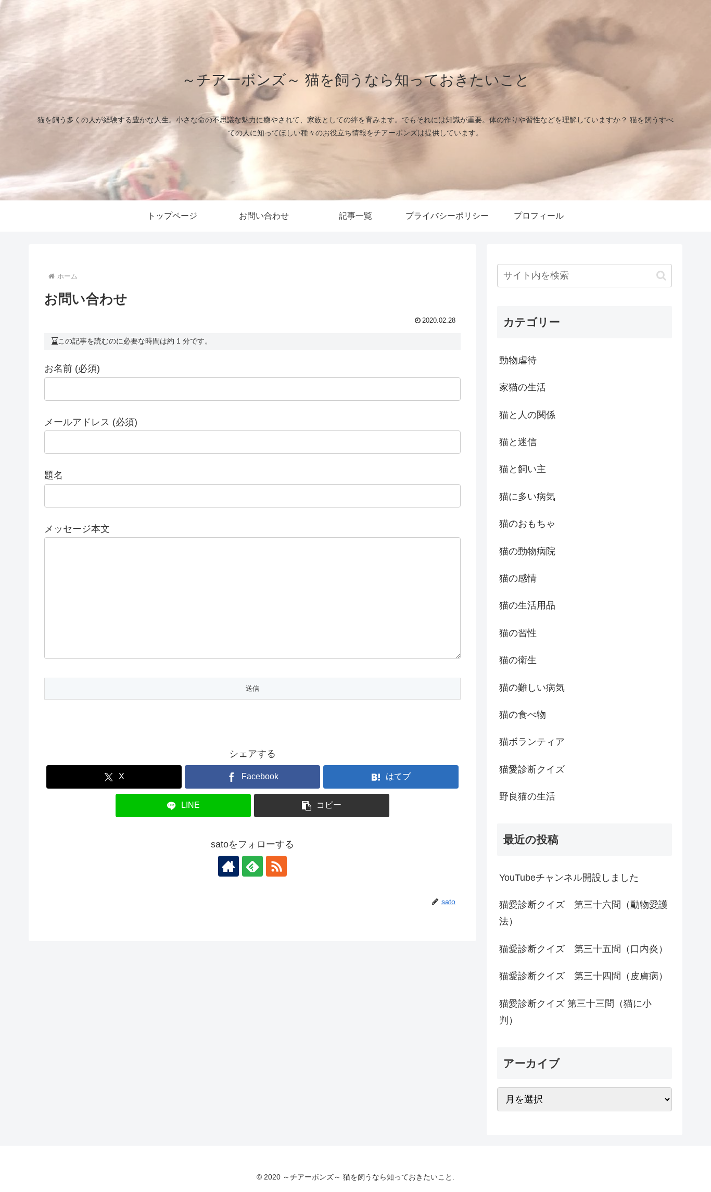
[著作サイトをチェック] (228, 866)
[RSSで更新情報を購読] (276, 866)
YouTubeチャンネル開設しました (569, 877)
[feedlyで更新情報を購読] (252, 866)
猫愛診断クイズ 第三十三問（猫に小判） (575, 1011)
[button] (321, 805)
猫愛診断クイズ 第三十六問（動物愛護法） (583, 913)
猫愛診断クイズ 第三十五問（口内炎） (583, 949)
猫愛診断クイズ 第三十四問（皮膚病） (583, 976)
